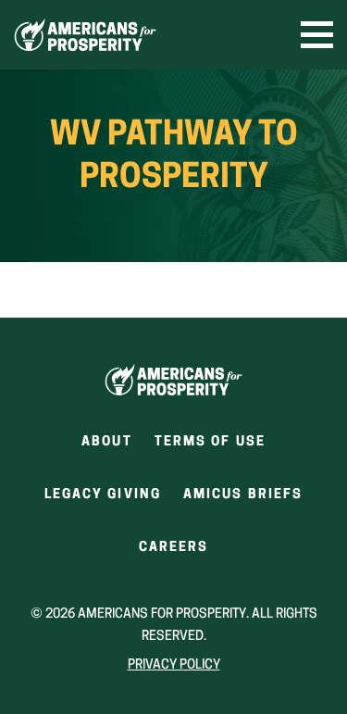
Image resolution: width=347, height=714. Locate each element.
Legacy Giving (102, 495)
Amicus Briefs (243, 500)
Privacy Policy (174, 665)
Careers (174, 553)
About (106, 442)
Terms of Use (210, 442)
